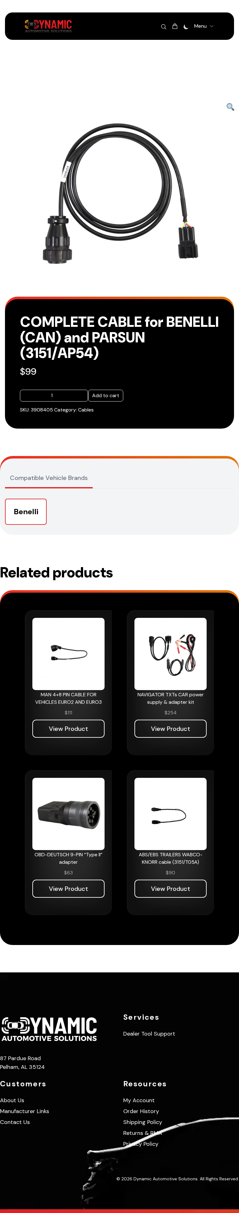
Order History (141, 1111)
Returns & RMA (142, 1133)
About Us (12, 1100)
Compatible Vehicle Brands (49, 478)
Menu (200, 26)
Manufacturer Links (24, 1111)
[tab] (49, 478)
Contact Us (15, 1122)
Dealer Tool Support (149, 1033)
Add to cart (105, 395)
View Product (68, 729)
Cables (86, 410)
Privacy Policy (140, 1144)
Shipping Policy (142, 1122)
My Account (139, 1100)
